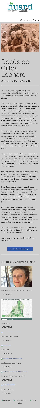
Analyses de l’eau (7, 389)
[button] (3, 38)
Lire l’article (7, 294)
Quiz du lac (5, 350)
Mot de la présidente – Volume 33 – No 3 (16, 290)
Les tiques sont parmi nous (11, 363)
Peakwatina (5, 323)
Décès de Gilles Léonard (10, 337)
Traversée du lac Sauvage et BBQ (13, 376)
